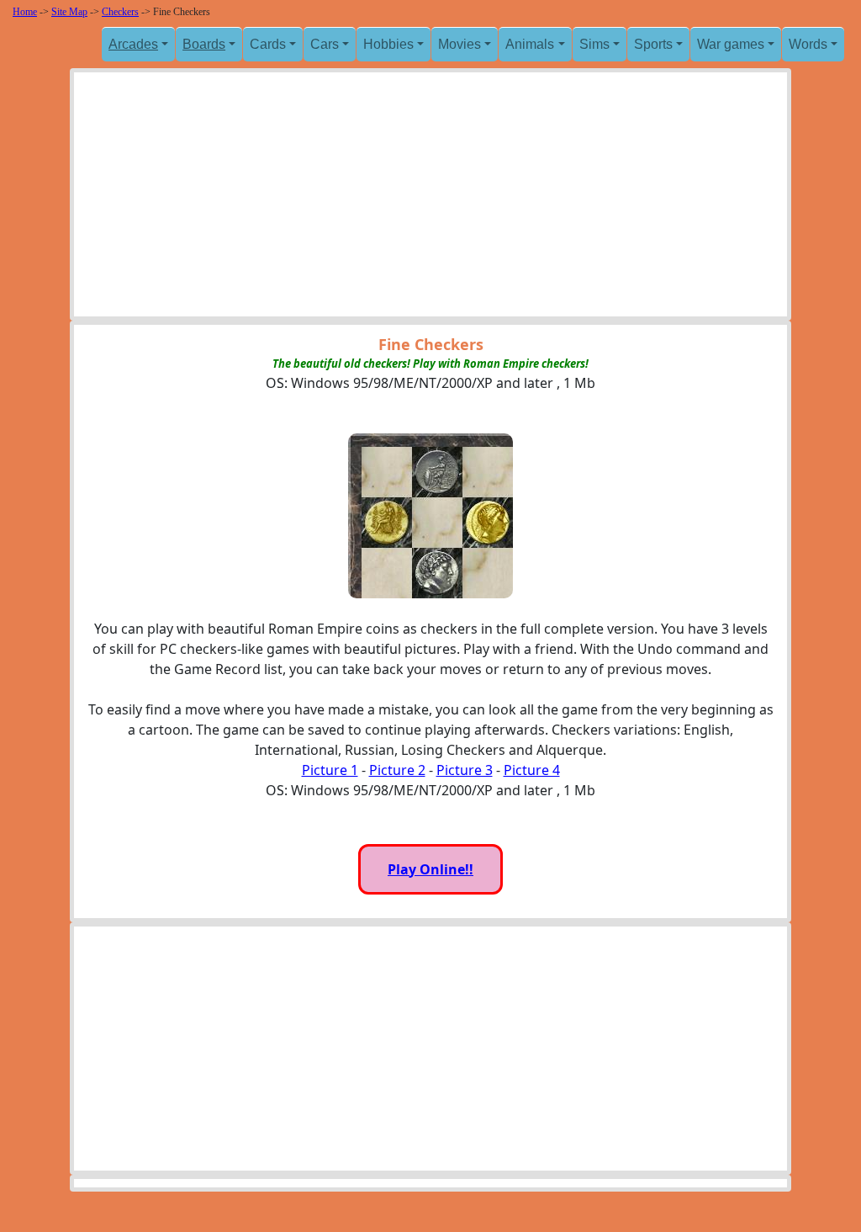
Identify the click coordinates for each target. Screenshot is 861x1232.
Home (25, 12)
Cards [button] (268, 44)
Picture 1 (330, 770)
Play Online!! (430, 869)
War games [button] (730, 44)
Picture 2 (397, 770)
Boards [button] (203, 44)
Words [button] (808, 44)
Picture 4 (532, 770)
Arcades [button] (133, 44)
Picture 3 (464, 770)
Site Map (69, 12)
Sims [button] (594, 44)
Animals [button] (529, 44)
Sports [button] (653, 44)
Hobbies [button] (388, 44)
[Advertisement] (430, 198)
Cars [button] (324, 44)
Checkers (120, 12)
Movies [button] (459, 44)
